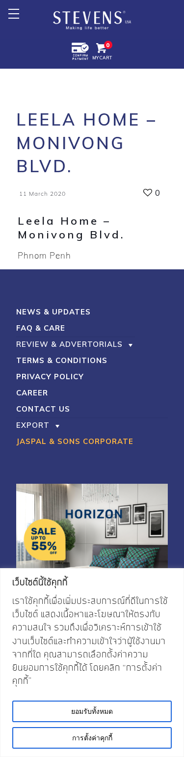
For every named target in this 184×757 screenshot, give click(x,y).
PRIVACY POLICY (50, 376)
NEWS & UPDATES (53, 311)
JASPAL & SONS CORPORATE (74, 441)
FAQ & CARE (40, 328)
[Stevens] (92, 19)
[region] (92, 662)
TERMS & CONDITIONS (61, 360)
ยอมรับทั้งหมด (92, 711)
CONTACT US (43, 409)
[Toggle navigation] (13, 13)
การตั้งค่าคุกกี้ (92, 737)
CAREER (32, 392)
